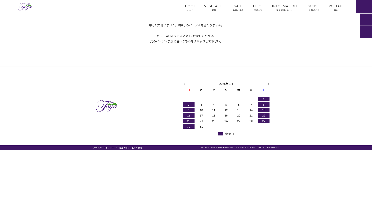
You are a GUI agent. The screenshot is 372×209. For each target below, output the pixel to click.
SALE (238, 7)
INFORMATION (284, 7)
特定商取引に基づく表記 (130, 147)
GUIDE (313, 7)
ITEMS (258, 7)
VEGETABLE (213, 7)
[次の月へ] (268, 82)
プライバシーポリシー (103, 147)
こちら (186, 41)
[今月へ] (201, 79)
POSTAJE (336, 7)
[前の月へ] (184, 82)
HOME (190, 7)
